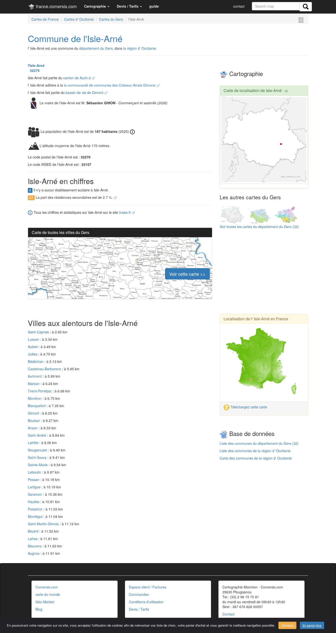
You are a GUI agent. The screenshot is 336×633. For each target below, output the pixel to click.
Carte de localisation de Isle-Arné (253, 90)
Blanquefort (37, 405)
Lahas (33, 538)
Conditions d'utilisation (146, 601)
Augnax (34, 553)
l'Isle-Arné (36, 65)
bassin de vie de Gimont (85, 92)
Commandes (139, 594)
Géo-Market (44, 601)
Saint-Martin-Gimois (44, 523)
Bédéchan (36, 361)
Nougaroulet (38, 450)
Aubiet (33, 346)
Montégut (36, 516)
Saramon (35, 494)
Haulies (34, 501)
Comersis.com (46, 587)
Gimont (34, 413)
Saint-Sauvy (37, 457)
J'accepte (287, 625)
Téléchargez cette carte (248, 406)
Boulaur (34, 420)
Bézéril (33, 531)
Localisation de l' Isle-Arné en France (256, 319)
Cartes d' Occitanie (79, 19)
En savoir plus (312, 625)
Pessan (34, 479)
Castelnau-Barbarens (45, 368)
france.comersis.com (56, 6)
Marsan (34, 383)
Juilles (33, 354)
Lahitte (33, 442)
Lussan (34, 339)
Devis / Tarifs (139, 609)
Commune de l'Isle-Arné (75, 38)
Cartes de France (45, 19)
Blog (38, 609)
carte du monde (47, 594)
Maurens (35, 545)
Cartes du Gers (111, 19)
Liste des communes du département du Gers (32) (259, 443)
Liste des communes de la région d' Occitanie (255, 450)
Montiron (35, 398)
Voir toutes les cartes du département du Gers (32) (259, 226)
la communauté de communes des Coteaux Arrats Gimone (110, 85)
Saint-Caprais (39, 331)
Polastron (36, 509)
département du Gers (96, 48)
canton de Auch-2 (77, 77)
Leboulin (35, 472)
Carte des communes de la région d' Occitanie (256, 458)
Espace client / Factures (147, 587)
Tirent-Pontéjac (40, 390)
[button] (96, 6)
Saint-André (37, 435)
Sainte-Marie (38, 464)
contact (238, 6)
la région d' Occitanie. (140, 48)
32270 (34, 70)
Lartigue (35, 486)
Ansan (33, 427)
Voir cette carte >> (187, 274)
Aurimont (35, 376)
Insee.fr (125, 212)
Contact (228, 614)
